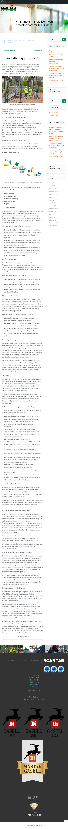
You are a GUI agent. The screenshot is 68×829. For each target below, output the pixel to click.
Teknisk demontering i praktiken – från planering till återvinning (56, 68)
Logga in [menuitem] (7, 2)
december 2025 (53, 191)
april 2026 (52, 183)
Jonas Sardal (9, 40)
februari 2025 (52, 206)
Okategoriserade (53, 115)
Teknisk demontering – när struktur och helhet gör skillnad (56, 75)
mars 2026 (52, 186)
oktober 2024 (52, 211)
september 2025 (53, 194)
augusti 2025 (52, 197)
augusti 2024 (52, 214)
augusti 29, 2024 (21, 40)
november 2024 (53, 208)
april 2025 (52, 200)
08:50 (31, 40)
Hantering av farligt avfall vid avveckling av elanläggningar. (56, 61)
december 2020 (53, 223)
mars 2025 (52, 203)
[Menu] (1, 13)
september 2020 (53, 225)
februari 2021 (52, 217)
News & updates (53, 112)
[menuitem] (2, 2)
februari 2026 (52, 188)
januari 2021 (52, 220)
